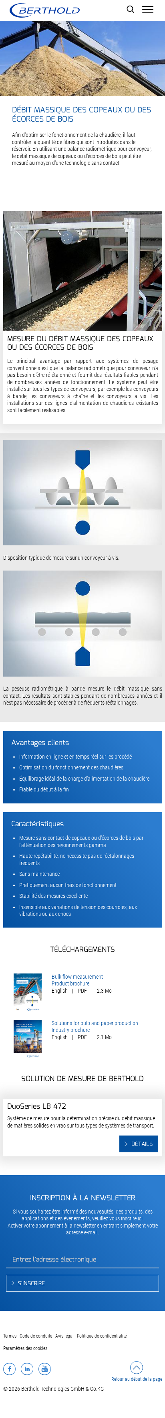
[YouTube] (44, 1369)
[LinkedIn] (27, 1369)
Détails (142, 1144)
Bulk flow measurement (77, 976)
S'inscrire (31, 1283)
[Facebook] (9, 1369)
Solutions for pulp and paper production (95, 1023)
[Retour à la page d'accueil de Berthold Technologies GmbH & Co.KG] (44, 10)
